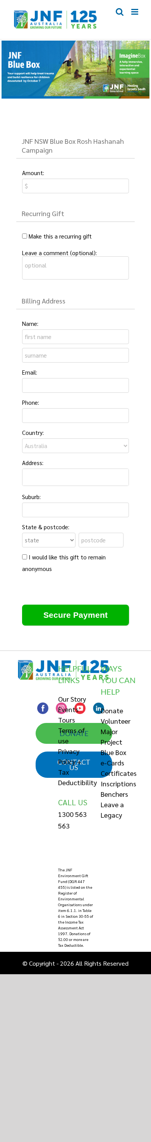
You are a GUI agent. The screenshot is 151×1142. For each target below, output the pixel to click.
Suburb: (31, 496)
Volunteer (115, 720)
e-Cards (112, 762)
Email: (29, 372)
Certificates (119, 773)
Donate (112, 710)
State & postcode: (45, 526)
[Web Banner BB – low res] (75, 43)
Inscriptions (118, 783)
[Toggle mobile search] (120, 12)
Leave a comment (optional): (59, 252)
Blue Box (113, 752)
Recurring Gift (43, 213)
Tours (66, 719)
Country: (33, 432)
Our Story (72, 698)
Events (68, 709)
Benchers (114, 793)
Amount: (33, 172)
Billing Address (43, 300)
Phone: (30, 402)
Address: (32, 462)
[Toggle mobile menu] (135, 12)
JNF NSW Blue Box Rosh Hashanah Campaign (73, 145)
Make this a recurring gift (60, 236)
